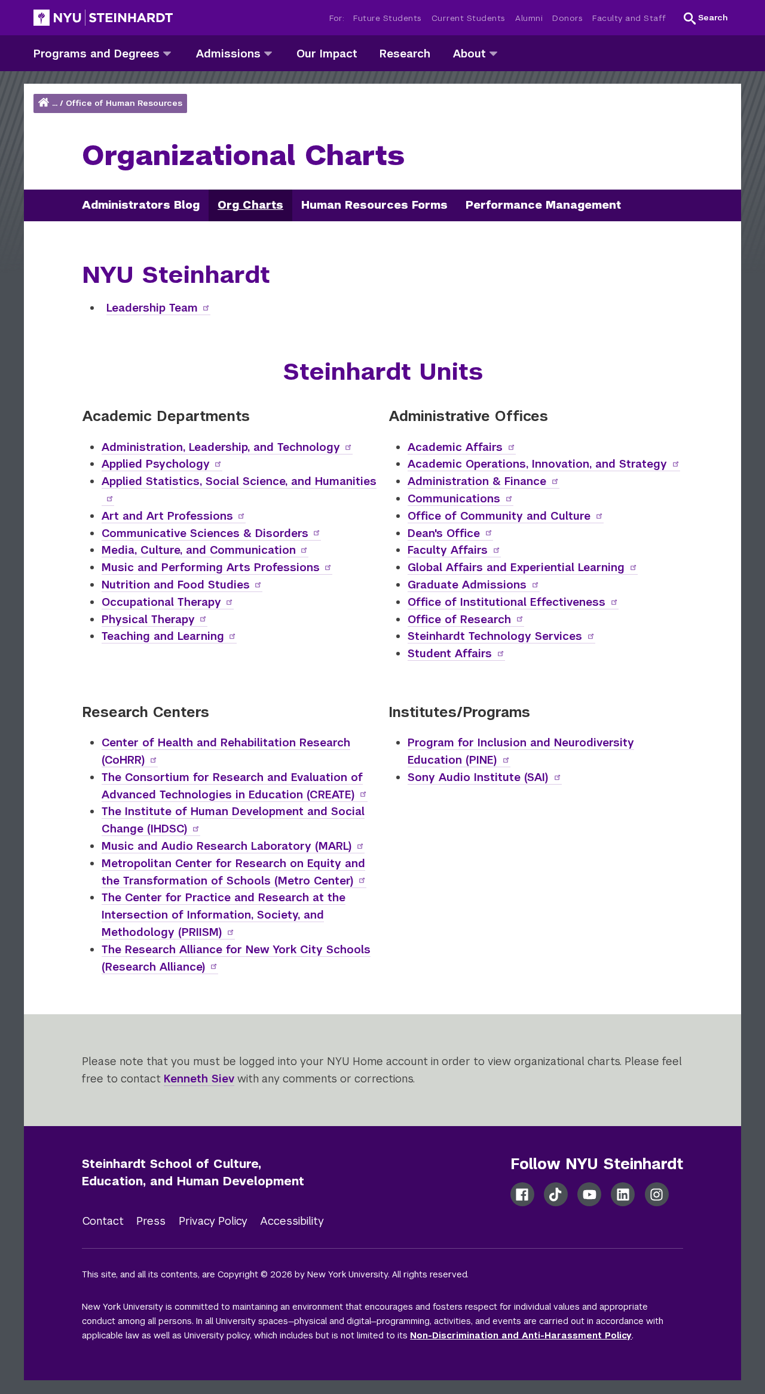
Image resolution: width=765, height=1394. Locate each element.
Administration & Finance (477, 481)
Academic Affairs (455, 447)
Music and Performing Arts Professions (211, 567)
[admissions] (268, 53)
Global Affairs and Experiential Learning (516, 567)
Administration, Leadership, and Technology (221, 447)
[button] (706, 18)
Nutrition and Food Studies (176, 584)
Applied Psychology (156, 464)
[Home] (45, 103)
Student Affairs (450, 653)
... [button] (54, 103)
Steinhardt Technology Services (495, 636)
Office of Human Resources (124, 103)
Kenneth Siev (199, 1078)
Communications (454, 498)
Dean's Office (444, 533)
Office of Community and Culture (499, 516)
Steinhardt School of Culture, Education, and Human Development (193, 1172)
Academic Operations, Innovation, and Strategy (537, 464)
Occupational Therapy (161, 602)
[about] (493, 53)
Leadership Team (152, 308)
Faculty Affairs (448, 550)
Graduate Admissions (467, 584)
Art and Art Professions (167, 516)
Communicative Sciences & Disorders (205, 533)
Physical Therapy (148, 619)
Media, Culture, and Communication (199, 550)
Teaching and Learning (163, 636)
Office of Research (459, 619)
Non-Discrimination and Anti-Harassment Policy (521, 1335)
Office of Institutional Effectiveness (506, 602)
